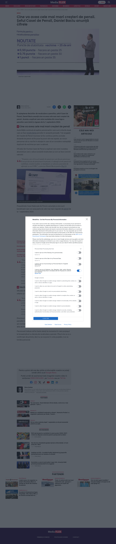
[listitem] (58, 249)
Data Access (58, 324)
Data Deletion (48, 324)
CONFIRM (46, 318)
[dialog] (58, 272)
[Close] (87, 219)
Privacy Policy (67, 324)
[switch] (79, 252)
